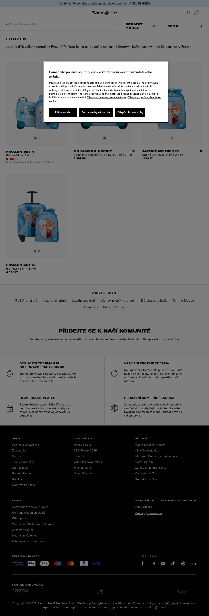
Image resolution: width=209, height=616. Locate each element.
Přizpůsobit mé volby (130, 112)
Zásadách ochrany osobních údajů (106, 97)
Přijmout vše (63, 112)
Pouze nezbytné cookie (95, 112)
